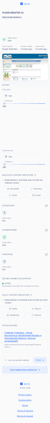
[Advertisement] (25, 27)
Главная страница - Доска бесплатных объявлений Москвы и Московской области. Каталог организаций (22, 336)
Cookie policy (25, 400)
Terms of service (25, 410)
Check (38, 360)
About (25, 405)
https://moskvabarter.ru (11, 17)
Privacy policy (25, 394)
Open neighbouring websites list (23, 370)
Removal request (25, 416)
